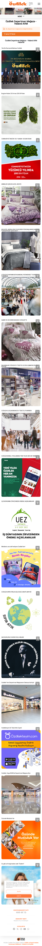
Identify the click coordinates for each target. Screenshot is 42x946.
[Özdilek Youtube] (24, 929)
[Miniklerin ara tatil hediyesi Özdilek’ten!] (21, 566)
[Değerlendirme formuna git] (21, 29)
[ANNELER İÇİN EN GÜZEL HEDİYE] (21, 203)
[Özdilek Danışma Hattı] (21, 912)
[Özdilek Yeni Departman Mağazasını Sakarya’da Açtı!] (21, 702)
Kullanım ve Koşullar (27, 944)
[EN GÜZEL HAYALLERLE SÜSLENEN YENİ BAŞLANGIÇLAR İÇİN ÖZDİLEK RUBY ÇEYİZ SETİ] (21, 249)
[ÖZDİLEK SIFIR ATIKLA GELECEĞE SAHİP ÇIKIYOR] (21, 611)
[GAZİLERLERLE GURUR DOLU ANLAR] (21, 657)
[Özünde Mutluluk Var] (21, 838)
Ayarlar (19, 891)
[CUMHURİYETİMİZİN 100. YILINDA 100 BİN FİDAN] (21, 158)
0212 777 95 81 (10, 34)
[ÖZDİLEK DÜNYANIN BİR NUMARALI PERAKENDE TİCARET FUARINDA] (21, 294)
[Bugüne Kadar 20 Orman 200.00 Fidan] (21, 113)
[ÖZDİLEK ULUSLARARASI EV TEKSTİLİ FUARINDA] (21, 430)
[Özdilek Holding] (21, 940)
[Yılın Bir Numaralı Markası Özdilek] (21, 68)
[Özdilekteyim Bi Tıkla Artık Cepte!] (21, 747)
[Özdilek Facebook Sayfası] (14, 929)
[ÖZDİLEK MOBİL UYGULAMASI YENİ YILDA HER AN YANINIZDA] (21, 475)
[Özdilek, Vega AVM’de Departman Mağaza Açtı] (21, 793)
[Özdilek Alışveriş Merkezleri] (21, 5)
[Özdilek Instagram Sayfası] (21, 929)
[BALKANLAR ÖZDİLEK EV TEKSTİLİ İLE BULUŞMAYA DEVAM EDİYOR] (21, 385)
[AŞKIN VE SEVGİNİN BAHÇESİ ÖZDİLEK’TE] (21, 339)
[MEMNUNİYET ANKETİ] (21, 920)
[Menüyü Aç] (39, 4)
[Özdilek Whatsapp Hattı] (28, 929)
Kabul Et (19, 896)
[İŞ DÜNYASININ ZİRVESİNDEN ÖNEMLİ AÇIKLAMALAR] (21, 521)
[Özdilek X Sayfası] (18, 929)
